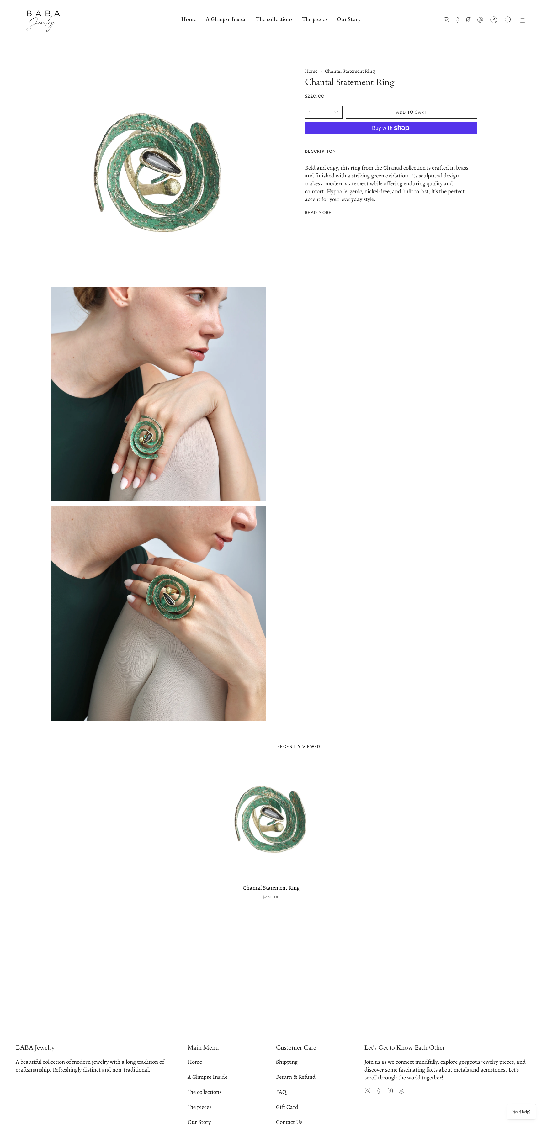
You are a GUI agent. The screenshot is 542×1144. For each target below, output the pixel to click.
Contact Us (289, 1122)
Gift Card (287, 1107)
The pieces (199, 1107)
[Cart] (522, 20)
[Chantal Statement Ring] (271, 820)
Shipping (287, 1062)
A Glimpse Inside (207, 1077)
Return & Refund (296, 1077)
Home (311, 71)
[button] (274, 20)
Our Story (199, 1122)
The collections (204, 1092)
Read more (318, 212)
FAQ (281, 1092)
